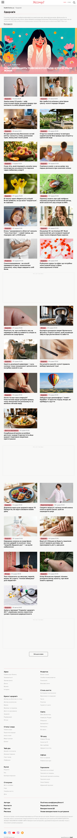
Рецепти (6, 769)
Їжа (5, 772)
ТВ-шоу (43, 736)
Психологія (43, 680)
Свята (42, 712)
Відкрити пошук (74, 2)
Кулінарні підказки (9, 775)
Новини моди (8, 729)
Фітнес (43, 328)
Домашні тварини (9, 754)
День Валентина (45, 714)
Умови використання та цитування (54, 812)
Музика (6, 686)
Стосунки (8, 782)
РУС (69, 2)
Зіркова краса (8, 680)
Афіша (43, 755)
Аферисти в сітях (45, 748)
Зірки (6, 672)
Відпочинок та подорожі (48, 696)
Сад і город (7, 757)
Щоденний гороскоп (46, 785)
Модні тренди (8, 738)
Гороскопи (44, 768)
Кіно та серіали (45, 757)
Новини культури (45, 760)
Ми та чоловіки (8, 785)
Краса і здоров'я (10, 696)
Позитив (43, 702)
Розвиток (8, 261)
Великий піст (44, 723)
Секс (5, 788)
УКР (64, 2)
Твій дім (7, 748)
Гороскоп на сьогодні (47, 770)
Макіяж (6, 705)
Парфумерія (8, 717)
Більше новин (38, 654)
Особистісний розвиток (47, 677)
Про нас (7, 809)
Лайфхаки (7, 760)
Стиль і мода (9, 727)
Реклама (7, 812)
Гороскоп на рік (45, 779)
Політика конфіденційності (52, 803)
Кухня (6, 767)
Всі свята (43, 729)
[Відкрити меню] (2, 2)
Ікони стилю (7, 735)
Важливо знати (45, 683)
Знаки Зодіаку (44, 782)
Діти (5, 794)
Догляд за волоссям (10, 702)
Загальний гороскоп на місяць (49, 776)
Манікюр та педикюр (10, 708)
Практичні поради (46, 505)
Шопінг (6, 741)
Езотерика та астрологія (48, 693)
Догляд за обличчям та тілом (13, 699)
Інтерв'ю (6, 689)
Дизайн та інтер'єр (10, 751)
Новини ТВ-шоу (45, 739)
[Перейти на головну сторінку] (38, 2)
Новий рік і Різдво (45, 717)
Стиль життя (45, 690)
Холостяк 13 (44, 742)
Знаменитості (8, 677)
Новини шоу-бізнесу (10, 674)
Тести (42, 699)
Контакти (8, 806)
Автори (7, 803)
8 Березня (43, 720)
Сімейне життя (8, 791)
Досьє (6, 683)
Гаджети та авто (45, 705)
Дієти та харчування (11, 430)
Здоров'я (7, 64)
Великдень (43, 726)
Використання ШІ (47, 809)
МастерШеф (44, 745)
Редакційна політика (49, 806)
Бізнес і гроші (44, 674)
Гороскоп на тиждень (47, 773)
